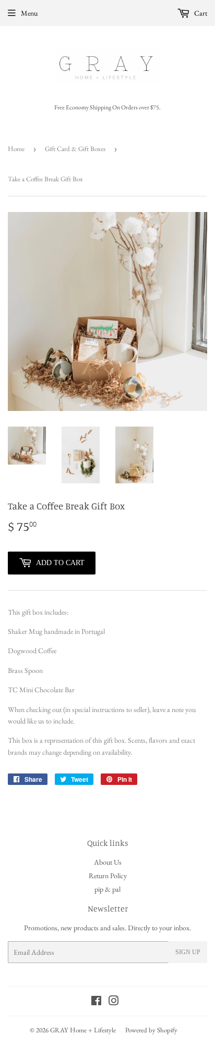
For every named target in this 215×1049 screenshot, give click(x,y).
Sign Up (187, 952)
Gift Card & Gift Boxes (75, 148)
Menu (29, 13)
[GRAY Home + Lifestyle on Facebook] (96, 1002)
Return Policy (108, 875)
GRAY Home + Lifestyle (83, 1030)
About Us (108, 862)
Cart (200, 13)
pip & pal (107, 889)
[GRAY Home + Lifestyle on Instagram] (114, 1002)
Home (16, 148)
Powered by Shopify (151, 1030)
